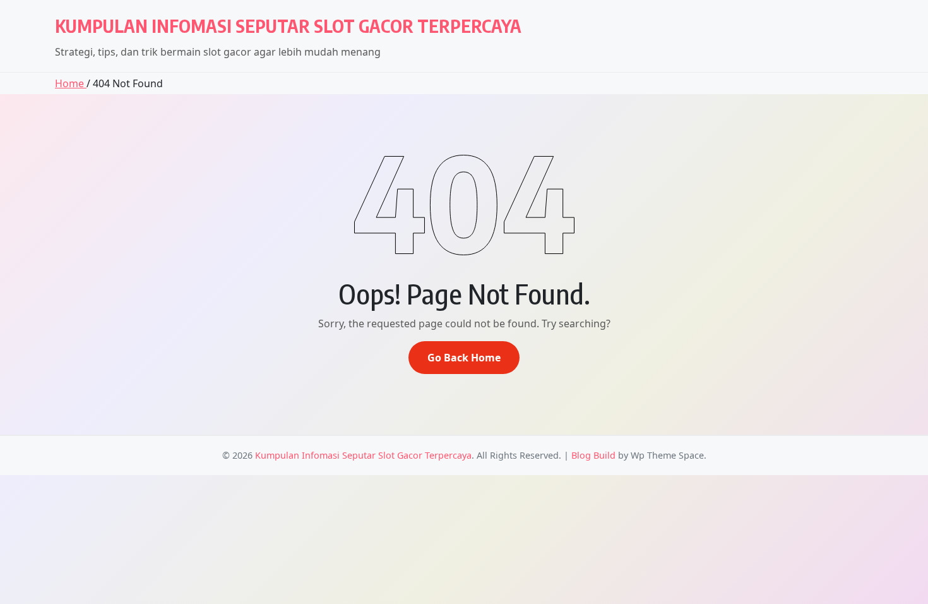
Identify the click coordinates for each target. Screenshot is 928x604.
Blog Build (593, 455)
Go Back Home (464, 358)
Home (70, 83)
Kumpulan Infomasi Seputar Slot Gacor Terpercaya (288, 26)
